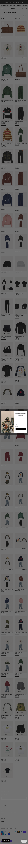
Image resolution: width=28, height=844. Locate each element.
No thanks (20, 431)
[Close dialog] (26, 411)
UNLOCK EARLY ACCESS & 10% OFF (20, 428)
